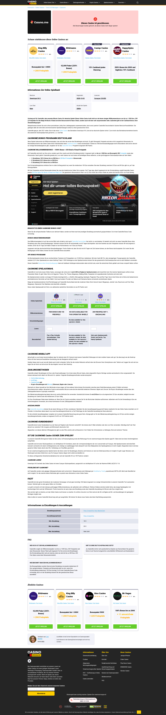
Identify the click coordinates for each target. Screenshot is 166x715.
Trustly (103, 471)
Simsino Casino (124, 671)
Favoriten (121, 2)
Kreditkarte (97, 471)
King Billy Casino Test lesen (37, 58)
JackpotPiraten (125, 655)
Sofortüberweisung (37, 378)
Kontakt (104, 659)
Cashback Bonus (72, 143)
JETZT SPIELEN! (41, 81)
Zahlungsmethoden (78, 2)
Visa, (96, 511)
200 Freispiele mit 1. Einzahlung (100, 313)
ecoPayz (34, 380)
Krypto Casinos (94, 2)
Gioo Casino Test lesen (92, 603)
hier (135, 712)
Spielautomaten (108, 2)
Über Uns (105, 652)
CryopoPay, (90, 511)
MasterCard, (101, 511)
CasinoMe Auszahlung (37, 409)
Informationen (88, 652)
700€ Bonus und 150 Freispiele (56, 313)
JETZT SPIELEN (56, 306)
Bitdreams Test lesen (63, 58)
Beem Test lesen (56, 302)
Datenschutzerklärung (89, 655)
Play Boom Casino (125, 663)
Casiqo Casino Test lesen (93, 58)
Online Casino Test (49, 2)
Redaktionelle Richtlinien (109, 663)
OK (139, 712)
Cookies (85, 659)
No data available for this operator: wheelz (78, 313)
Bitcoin (49, 384)
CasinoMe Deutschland (79, 241)
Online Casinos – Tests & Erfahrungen (46, 7)
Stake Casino (124, 659)
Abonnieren (41, 693)
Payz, (85, 511)
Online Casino (63, 130)
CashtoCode (35, 382)
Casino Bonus (64, 2)
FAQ (103, 680)
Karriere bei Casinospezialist (110, 673)
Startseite (31, 7)
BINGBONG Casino (126, 667)
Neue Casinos (125, 652)
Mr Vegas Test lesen (119, 603)
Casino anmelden (88, 679)
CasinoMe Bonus (67, 145)
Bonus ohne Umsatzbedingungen (48, 263)
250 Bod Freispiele (66, 158)
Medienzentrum (106, 676)
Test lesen (78, 302)
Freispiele (123, 153)
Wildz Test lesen (100, 302)
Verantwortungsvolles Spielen (92, 669)
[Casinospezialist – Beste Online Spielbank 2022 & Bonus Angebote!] (32, 2)
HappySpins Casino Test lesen (122, 58)
